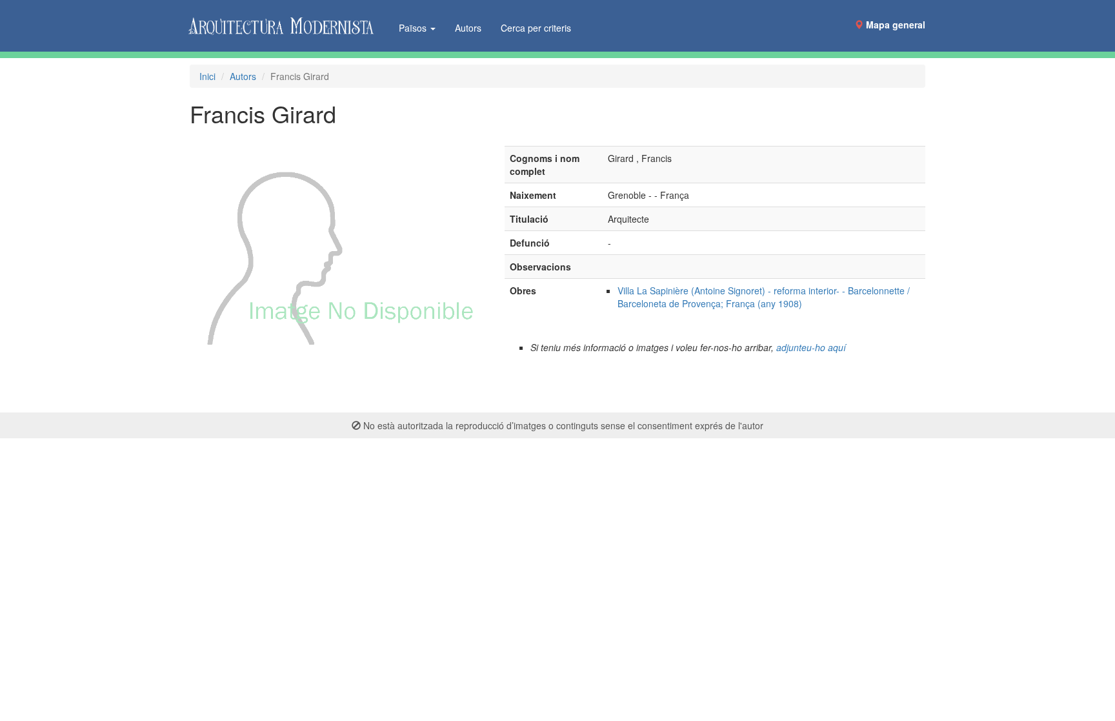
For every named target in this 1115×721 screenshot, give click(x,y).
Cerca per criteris (536, 27)
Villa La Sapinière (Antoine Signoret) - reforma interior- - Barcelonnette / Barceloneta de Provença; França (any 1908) (764, 297)
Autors (468, 27)
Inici (207, 76)
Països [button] (414, 27)
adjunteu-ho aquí (811, 347)
